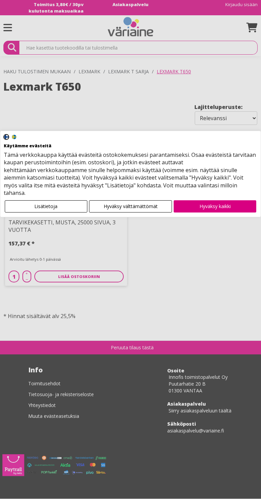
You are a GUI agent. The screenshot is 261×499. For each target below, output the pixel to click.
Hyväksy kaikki (215, 206)
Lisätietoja (45, 206)
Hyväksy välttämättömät (131, 206)
